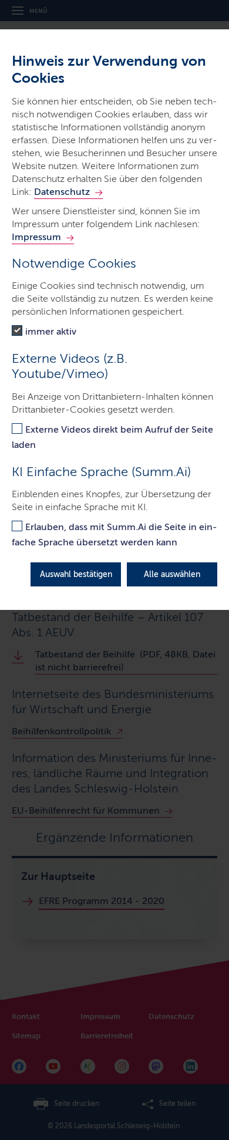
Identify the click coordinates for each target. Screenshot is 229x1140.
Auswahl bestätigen (76, 574)
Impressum (36, 236)
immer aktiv (50, 331)
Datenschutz (62, 191)
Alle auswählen (172, 574)
